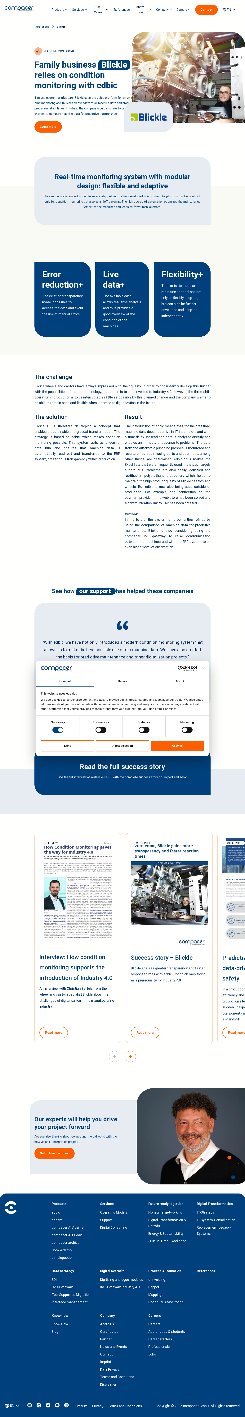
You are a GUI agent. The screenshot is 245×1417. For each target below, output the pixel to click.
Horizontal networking (165, 1212)
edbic (56, 1212)
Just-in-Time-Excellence (167, 1241)
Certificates (109, 1332)
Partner (106, 1339)
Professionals (159, 1347)
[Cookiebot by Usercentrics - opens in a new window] (180, 668)
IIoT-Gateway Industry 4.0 (120, 1287)
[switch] (101, 730)
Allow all (177, 745)
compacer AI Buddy (67, 1235)
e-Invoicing (156, 1280)
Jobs (152, 1354)
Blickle (61, 26)
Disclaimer (108, 1384)
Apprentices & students (166, 1332)
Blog (55, 1332)
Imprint (105, 1362)
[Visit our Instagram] (66, 1406)
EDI (54, 1280)
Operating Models (113, 1212)
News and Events (113, 1347)
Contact (106, 1354)
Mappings (155, 1295)
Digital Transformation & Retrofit (167, 1223)
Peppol (153, 1287)
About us (107, 1324)
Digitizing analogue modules (121, 1280)
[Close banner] (203, 668)
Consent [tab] (65, 681)
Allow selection (122, 745)
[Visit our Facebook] (48, 1406)
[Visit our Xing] (39, 1406)
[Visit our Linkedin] (29, 1406)
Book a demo (62, 1250)
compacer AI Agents (67, 1227)
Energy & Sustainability (166, 1234)
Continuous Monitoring (165, 1302)
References (122, 9)
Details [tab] (122, 681)
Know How (60, 1324)
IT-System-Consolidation (216, 1220)
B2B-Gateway (62, 1287)
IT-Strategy (205, 1212)
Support (106, 1220)
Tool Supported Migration (71, 1295)
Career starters (160, 1339)
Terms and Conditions (117, 1377)
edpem (57, 1220)
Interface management (70, 1302)
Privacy (97, 1406)
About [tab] (180, 681)
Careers (154, 1324)
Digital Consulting (113, 1227)
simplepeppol (62, 1258)
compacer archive (65, 1242)
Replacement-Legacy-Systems (214, 1230)
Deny (67, 745)
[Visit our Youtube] (57, 1406)
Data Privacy (109, 1369)
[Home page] (19, 9)
